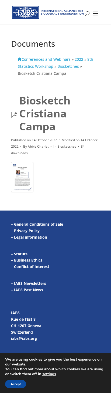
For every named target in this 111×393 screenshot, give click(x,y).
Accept (16, 384)
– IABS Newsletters (28, 283)
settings (49, 374)
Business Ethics (28, 260)
